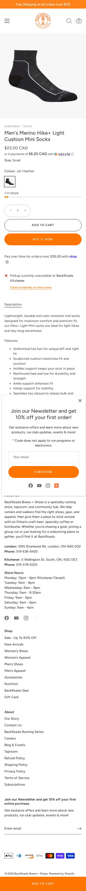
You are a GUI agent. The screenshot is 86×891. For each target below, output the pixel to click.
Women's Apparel (17, 658)
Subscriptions (14, 784)
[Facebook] (30, 485)
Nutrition (11, 684)
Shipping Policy (16, 765)
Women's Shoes (16, 651)
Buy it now (43, 239)
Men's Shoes (13, 664)
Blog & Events (14, 745)
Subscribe (43, 472)
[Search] (69, 21)
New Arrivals (13, 644)
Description (13, 304)
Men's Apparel (14, 671)
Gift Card (11, 697)
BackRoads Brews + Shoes (31, 873)
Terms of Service (16, 778)
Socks (27, 126)
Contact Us (13, 725)
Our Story (11, 719)
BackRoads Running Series (24, 732)
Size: (7, 160)
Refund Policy (14, 758)
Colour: (19, 171)
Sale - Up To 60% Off (20, 638)
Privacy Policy (14, 771)
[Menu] (7, 21)
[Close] (80, 400)
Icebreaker (12, 126)
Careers (10, 738)
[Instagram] (48, 485)
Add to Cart (43, 883)
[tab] (15, 304)
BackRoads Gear (16, 690)
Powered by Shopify (62, 873)
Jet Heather (9, 181)
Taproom (11, 752)
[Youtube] (39, 485)
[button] (43, 154)
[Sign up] (79, 828)
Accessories (13, 677)
